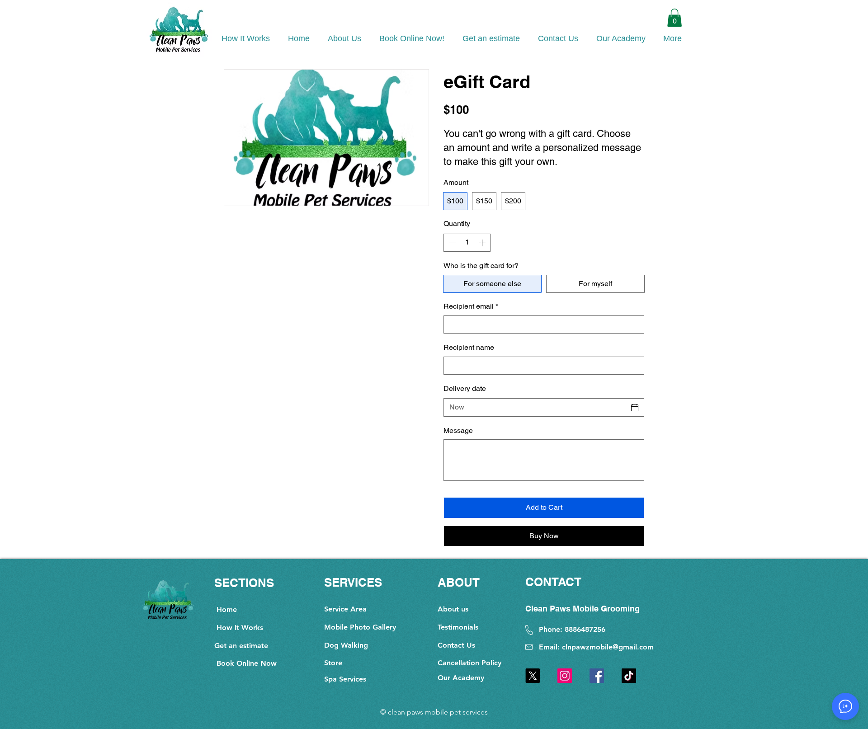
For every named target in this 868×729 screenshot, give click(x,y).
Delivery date (464, 388)
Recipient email (470, 306)
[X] (532, 675)
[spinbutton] (467, 242)
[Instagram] (564, 675)
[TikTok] (629, 675)
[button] (674, 18)
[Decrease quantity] (451, 242)
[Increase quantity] (482, 242)
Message (458, 430)
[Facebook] (597, 675)
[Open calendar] (634, 407)
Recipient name (468, 347)
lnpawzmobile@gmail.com (610, 647)
